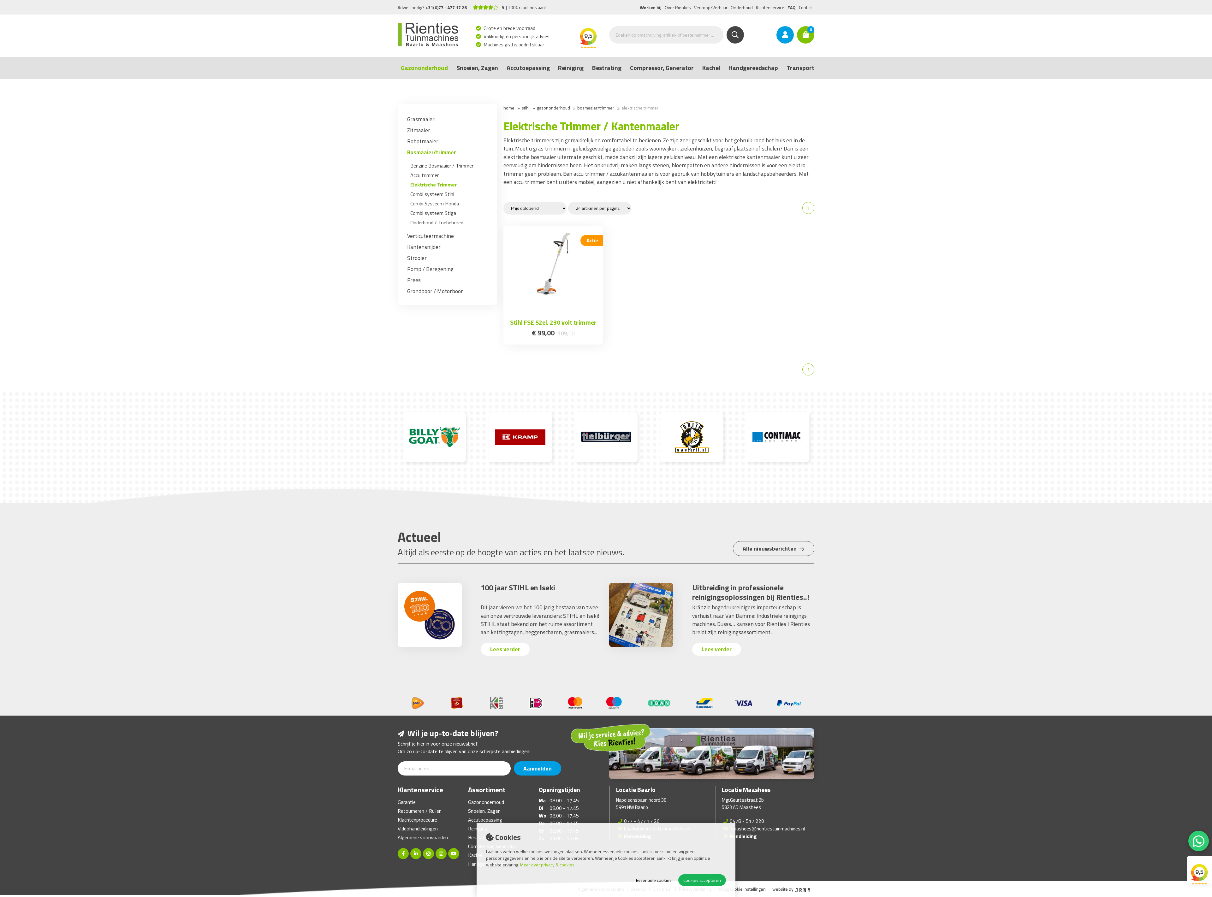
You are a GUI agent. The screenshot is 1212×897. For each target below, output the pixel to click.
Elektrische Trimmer (433, 184)
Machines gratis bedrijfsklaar (514, 44)
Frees (414, 280)
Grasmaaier (421, 119)
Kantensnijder (424, 247)
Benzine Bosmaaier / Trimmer (441, 165)
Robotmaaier (422, 141)
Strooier (417, 258)
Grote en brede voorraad (509, 28)
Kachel (711, 68)
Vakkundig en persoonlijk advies (517, 36)
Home (508, 107)
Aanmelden (537, 768)
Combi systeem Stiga (433, 213)
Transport (800, 68)
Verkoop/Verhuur (711, 7)
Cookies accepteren (702, 880)
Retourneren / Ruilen (420, 811)
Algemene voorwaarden (423, 837)
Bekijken (553, 308)
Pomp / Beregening (430, 269)
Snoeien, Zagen (477, 68)
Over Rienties (678, 7)
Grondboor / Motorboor (435, 291)
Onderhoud (742, 7)
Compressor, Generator (662, 68)
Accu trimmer (424, 175)
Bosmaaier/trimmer (431, 152)
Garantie (407, 802)
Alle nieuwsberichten (770, 548)
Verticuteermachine (430, 236)
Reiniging (571, 68)
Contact (806, 7)
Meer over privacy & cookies (547, 864)
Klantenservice (770, 7)
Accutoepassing (528, 68)
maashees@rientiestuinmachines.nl (767, 828)
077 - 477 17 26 (642, 821)
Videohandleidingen (418, 828)
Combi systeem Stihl (432, 194)
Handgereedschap (753, 68)
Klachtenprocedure (417, 819)
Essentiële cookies (654, 880)
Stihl (526, 107)
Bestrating (606, 68)
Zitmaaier (418, 130)
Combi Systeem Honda (434, 203)
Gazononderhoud (424, 68)
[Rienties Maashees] (441, 853)
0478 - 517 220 (747, 821)
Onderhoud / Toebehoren (436, 222)
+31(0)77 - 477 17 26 (446, 7)
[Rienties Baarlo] (428, 853)
